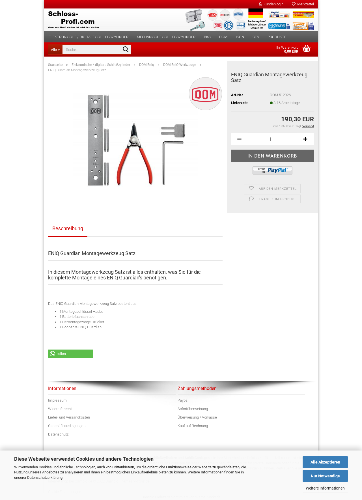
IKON (240, 37)
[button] (239, 139)
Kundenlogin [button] (272, 4)
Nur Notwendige (325, 476)
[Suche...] (125, 50)
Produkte (277, 37)
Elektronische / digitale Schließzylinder (88, 37)
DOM (223, 37)
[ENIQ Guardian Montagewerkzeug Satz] (135, 140)
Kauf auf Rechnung (193, 426)
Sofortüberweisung (193, 409)
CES (256, 37)
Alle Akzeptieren (325, 462)
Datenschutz (58, 434)
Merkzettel (305, 4)
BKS (207, 37)
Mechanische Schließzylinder (166, 37)
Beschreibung (67, 228)
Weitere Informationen (325, 488)
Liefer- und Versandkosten (69, 417)
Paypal (183, 400)
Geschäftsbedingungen (66, 426)
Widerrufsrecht (60, 409)
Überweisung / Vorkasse (197, 417)
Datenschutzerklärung (45, 477)
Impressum (57, 400)
